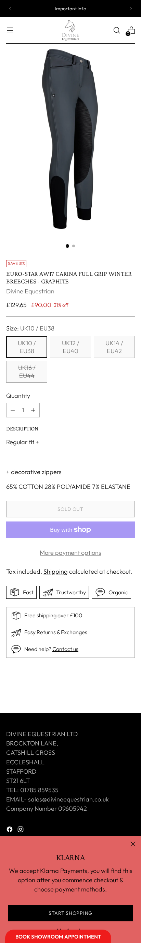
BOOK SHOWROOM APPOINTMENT (58, 936)
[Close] (133, 844)
